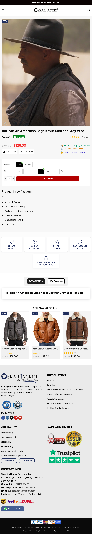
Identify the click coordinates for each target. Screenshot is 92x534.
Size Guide (11, 151)
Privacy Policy (18, 527)
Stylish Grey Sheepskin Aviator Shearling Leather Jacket (15, 348)
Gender (7, 164)
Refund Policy (63, 527)
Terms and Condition (33, 527)
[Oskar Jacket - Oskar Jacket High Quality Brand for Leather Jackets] (46, 10)
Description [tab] (36, 281)
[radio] (19, 164)
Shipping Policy (50, 527)
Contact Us (75, 527)
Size (5, 171)
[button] (3, 10)
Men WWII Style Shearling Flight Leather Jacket (76, 348)
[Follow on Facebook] (3, 418)
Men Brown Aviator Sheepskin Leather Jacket (45, 348)
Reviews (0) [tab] (56, 281)
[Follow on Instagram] (7, 418)
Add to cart (47, 178)
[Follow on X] (12, 418)
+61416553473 (21, 484)
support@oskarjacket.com (21, 490)
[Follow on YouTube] (20, 418)
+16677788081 (29, 487)
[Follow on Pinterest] (16, 418)
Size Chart (28, 151)
